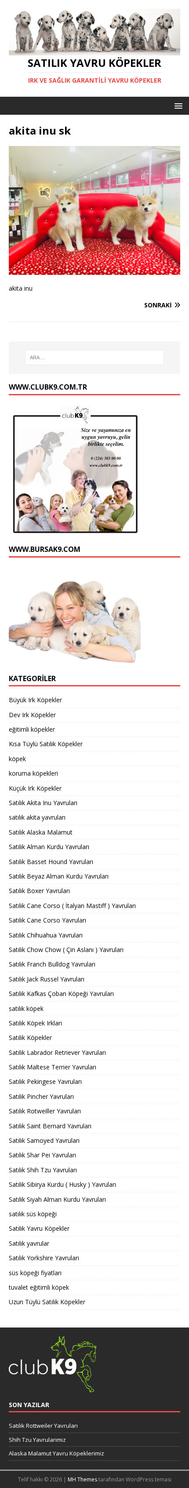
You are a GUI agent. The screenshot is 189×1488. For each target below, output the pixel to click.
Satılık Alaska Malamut (41, 832)
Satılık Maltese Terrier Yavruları (52, 1067)
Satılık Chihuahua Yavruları (46, 935)
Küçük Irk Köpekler (35, 788)
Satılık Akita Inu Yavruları (43, 803)
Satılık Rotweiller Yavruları (45, 1111)
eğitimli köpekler (32, 729)
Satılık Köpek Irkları (35, 1023)
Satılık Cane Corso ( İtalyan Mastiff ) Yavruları (72, 905)
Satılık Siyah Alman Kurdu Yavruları (57, 1199)
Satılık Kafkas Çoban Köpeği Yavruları (61, 993)
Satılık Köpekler (30, 1037)
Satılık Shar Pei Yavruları (42, 1155)
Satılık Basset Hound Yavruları (51, 861)
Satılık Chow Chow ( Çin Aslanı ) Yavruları (66, 949)
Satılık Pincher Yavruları (41, 1096)
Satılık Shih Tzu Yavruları (43, 1170)
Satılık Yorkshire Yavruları (44, 1258)
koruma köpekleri (33, 773)
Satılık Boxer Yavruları (39, 890)
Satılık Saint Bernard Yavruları (50, 1126)
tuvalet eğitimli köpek (39, 1287)
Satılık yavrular (29, 1243)
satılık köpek (26, 1008)
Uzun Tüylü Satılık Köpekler (47, 1302)
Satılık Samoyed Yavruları (44, 1140)
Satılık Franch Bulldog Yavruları (52, 964)
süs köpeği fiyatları (35, 1273)
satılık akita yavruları (37, 817)
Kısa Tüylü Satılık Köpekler (46, 744)
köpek (17, 759)
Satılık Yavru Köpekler (39, 1228)
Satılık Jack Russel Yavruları (46, 979)
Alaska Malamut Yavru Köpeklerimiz (56, 1453)
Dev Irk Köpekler (32, 715)
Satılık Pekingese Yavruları (45, 1081)
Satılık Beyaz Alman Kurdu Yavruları (59, 876)
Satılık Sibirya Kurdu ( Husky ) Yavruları (62, 1184)
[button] (177, 105)
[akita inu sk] (94, 269)
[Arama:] (95, 357)
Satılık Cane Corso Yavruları (47, 920)
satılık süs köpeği (33, 1214)
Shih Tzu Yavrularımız (37, 1440)
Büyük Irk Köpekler (35, 700)
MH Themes (82, 1479)
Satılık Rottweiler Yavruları (43, 1426)
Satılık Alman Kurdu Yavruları (49, 846)
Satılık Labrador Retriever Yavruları (57, 1052)
